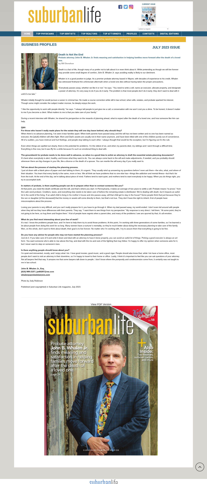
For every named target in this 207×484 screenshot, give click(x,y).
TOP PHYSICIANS (45, 33)
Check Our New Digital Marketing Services (103, 39)
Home (27, 33)
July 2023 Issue (166, 47)
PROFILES (132, 33)
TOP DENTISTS (67, 33)
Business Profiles (39, 44)
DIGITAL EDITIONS (169, 33)
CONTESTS (148, 33)
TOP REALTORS (89, 33)
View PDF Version (101, 304)
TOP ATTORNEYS (112, 33)
